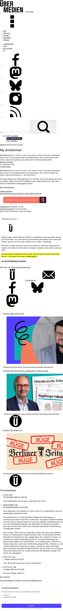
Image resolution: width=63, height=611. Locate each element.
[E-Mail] (48, 280)
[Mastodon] (12, 306)
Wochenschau (25, 267)
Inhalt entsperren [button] (6, 191)
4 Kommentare (5, 167)
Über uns (6, 33)
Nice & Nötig (7, 48)
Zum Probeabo (12, 141)
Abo (4, 31)
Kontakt (6, 35)
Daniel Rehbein (8, 505)
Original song (5, 207)
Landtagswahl (8, 44)
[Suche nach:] (15, 132)
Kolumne (3, 145)
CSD (5, 46)
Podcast (6, 40)
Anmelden (14, 136)
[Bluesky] (37, 293)
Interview (6, 371)
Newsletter (7, 38)
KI (4, 51)
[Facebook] (12, 293)
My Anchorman (13, 267)
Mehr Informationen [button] (7, 187)
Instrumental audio (6, 209)
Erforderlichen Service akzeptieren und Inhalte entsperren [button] (21, 194)
